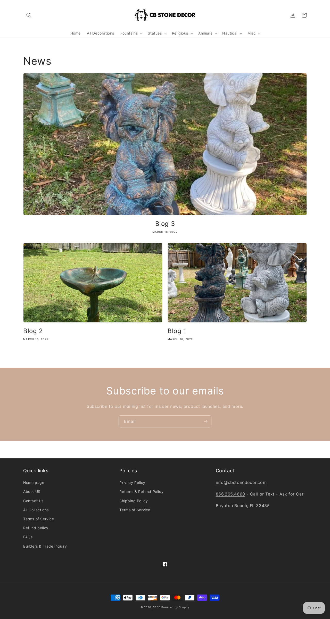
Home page (33, 482)
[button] (29, 15)
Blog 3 (165, 223)
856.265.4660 (230, 494)
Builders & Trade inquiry (45, 546)
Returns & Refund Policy (141, 491)
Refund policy (35, 528)
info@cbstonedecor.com (241, 482)
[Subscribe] (205, 421)
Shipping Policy (133, 501)
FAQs (27, 537)
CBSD (157, 607)
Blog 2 (33, 331)
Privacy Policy (132, 482)
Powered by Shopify (175, 607)
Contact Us (33, 501)
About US (31, 491)
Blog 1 (177, 331)
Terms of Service (38, 519)
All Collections (36, 510)
